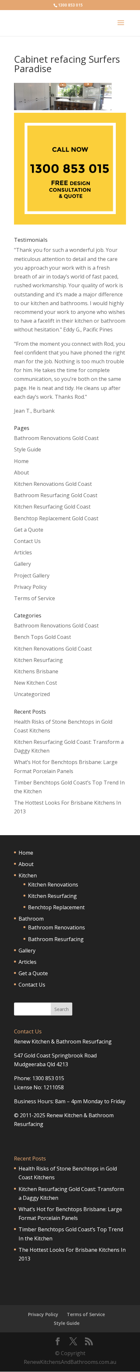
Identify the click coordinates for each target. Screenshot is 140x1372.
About (21, 472)
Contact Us (27, 541)
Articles (23, 552)
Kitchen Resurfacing (38, 660)
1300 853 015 (70, 5)
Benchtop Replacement (56, 907)
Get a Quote (28, 529)
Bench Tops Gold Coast (42, 637)
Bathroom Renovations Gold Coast (56, 438)
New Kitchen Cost (35, 682)
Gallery (22, 563)
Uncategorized (32, 694)
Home (21, 461)
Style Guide (27, 449)
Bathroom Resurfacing (56, 939)
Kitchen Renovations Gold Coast (53, 483)
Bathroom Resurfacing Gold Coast (55, 495)
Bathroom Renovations (56, 927)
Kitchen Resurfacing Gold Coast (52, 506)
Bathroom (31, 918)
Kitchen (28, 875)
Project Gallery (31, 575)
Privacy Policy (30, 586)
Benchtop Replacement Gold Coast (56, 518)
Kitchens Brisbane (36, 671)
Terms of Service (34, 598)
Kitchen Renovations (53, 884)
